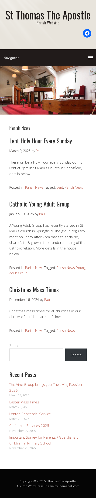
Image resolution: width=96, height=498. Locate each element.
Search (15, 345)
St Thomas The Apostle (48, 15)
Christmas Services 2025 (29, 425)
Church (22, 486)
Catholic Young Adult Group (39, 203)
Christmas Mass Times (34, 289)
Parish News (34, 187)
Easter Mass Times (24, 402)
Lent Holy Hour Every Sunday (40, 140)
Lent (60, 187)
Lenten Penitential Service (30, 413)
